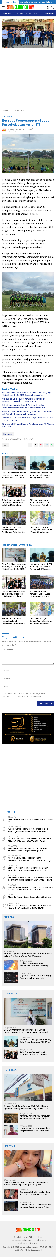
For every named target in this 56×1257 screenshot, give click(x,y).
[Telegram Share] (46, 445)
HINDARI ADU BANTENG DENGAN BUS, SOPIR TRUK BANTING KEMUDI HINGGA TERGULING (30, 888)
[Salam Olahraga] (20, 7)
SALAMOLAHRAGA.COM (16, 129)
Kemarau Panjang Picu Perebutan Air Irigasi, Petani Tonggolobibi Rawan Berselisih (35, 1117)
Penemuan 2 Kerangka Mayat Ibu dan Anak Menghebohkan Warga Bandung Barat (28, 849)
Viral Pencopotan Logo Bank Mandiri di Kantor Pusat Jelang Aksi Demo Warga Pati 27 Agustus (28, 954)
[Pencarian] (52, 7)
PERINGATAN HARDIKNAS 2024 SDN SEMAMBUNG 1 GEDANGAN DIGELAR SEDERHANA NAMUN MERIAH (30, 878)
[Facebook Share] (30, 445)
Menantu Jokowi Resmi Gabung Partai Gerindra (29, 897)
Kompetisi (7, 434)
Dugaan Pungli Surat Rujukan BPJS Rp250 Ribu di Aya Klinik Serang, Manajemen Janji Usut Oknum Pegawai (26, 1107)
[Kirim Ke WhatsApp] (52, 445)
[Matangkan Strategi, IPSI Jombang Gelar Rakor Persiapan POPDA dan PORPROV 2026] (42, 463)
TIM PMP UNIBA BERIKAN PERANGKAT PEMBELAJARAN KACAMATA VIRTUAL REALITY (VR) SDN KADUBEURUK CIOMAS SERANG (30, 859)
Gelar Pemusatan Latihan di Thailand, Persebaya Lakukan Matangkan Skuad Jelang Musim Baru (24, 406)
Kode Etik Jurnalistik (33, 1237)
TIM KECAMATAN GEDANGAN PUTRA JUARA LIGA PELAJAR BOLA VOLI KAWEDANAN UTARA (29, 839)
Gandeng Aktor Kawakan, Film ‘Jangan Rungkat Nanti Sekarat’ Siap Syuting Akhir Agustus (26, 1183)
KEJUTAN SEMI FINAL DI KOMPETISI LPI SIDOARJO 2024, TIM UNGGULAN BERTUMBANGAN (30, 906)
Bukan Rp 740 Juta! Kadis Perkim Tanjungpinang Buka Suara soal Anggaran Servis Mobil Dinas (35, 1129)
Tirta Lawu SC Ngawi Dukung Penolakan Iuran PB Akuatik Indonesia (28, 425)
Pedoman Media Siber (22, 1240)
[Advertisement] (28, 80)
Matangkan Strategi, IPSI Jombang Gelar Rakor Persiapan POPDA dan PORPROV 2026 (23, 400)
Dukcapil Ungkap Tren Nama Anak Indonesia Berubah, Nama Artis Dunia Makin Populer (35, 1205)
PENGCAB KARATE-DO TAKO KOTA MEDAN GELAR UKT (30, 820)
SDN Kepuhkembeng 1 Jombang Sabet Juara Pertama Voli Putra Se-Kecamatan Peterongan (27, 412)
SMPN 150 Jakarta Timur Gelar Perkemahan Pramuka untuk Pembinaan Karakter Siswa (28, 869)
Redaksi (17, 1237)
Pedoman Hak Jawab (28, 1243)
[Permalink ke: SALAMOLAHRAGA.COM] (4, 130)
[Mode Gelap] (47, 7)
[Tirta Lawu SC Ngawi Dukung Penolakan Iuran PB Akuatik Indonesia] (42, 518)
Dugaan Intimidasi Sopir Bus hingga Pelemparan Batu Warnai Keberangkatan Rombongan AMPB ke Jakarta (36, 976)
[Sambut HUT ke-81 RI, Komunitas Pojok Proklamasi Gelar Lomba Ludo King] (14, 518)
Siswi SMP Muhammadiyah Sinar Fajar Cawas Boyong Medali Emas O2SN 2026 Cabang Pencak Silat (26, 393)
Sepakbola (30, 129)
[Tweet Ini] (36, 445)
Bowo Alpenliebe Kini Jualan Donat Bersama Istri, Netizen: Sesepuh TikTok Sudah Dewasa (35, 1193)
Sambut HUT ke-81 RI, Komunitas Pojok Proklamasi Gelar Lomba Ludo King (27, 419)
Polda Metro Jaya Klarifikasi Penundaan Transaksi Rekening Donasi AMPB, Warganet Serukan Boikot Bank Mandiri (35, 964)
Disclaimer (39, 1240)
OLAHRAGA (7, 116)
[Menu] (4, 7)
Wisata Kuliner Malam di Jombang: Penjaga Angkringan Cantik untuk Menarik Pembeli (28, 830)
